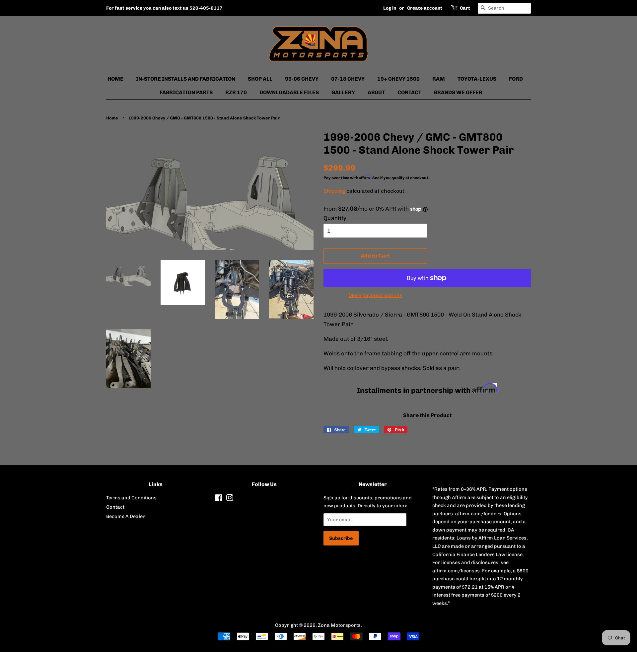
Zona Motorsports (339, 625)
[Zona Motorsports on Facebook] (219, 499)
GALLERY (343, 92)
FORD (516, 79)
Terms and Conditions (131, 498)
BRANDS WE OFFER (458, 92)
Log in (389, 8)
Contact (115, 507)
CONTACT (409, 92)
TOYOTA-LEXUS (477, 79)
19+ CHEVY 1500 (398, 79)
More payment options (375, 295)
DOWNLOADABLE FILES (289, 92)
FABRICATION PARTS (186, 92)
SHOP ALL (260, 79)
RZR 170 (236, 92)
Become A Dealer (125, 516)
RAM (438, 79)
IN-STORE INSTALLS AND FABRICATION (185, 79)
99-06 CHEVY (301, 79)
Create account (424, 8)
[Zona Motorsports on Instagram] (229, 499)
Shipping (334, 191)
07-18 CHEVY (348, 79)
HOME (115, 79)
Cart (465, 8)
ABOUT (376, 92)
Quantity (334, 218)
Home (112, 117)
